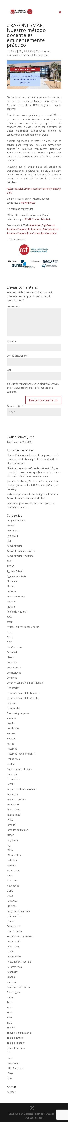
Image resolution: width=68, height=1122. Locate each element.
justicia (10, 834)
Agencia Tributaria (16, 576)
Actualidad (12, 535)
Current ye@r (15, 406)
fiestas (10, 743)
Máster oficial (43, 51)
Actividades (13, 530)
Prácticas (12, 905)
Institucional (13, 804)
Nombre (12, 341)
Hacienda (12, 774)
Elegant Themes (33, 1113)
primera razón (14, 931)
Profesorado (13, 941)
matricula (12, 860)
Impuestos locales (16, 799)
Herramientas (14, 779)
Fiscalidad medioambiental (21, 753)
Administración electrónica (21, 551)
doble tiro (12, 703)
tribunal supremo (16, 1048)
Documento (13, 708)
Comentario (13, 306)
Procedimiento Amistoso (20, 936)
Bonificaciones (14, 647)
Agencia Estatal (15, 571)
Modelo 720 (13, 870)
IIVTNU (10, 784)
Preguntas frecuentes (18, 911)
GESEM (11, 763)
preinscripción (14, 54)
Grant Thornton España (19, 769)
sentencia (12, 981)
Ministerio (12, 865)
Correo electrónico (18, 355)
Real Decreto (14, 956)
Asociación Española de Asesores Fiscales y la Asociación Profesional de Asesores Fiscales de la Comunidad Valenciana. (32, 229)
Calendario (12, 652)
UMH (9, 1058)
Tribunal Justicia (15, 1037)
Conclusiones (14, 672)
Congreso (12, 677)
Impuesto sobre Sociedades (22, 789)
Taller (10, 1002)
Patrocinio (12, 900)
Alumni (10, 586)
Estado (10, 723)
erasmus (11, 718)
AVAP (10, 621)
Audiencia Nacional (17, 611)
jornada (11, 824)
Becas (10, 637)
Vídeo (10, 1073)
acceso (10, 525)
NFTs (10, 875)
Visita (9, 1078)
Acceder (11, 1091)
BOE (9, 642)
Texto (10, 1012)
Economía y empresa (18, 713)
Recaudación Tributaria (19, 961)
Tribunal (11, 1027)
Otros (10, 895)
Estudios (11, 733)
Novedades (13, 885)
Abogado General (16, 520)
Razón (26, 54)
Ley (9, 845)
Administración (15, 545)
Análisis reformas (16, 596)
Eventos (11, 738)
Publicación (13, 946)
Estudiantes (13, 728)
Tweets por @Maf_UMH (20, 441)
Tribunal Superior (16, 1042)
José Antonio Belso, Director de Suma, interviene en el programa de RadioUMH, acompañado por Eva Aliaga (33, 485)
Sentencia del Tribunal (18, 987)
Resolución (12, 971)
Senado (11, 976)
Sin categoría (14, 992)
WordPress (36, 1117)
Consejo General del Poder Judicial (25, 682)
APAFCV (11, 601)
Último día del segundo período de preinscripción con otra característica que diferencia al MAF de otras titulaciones (33, 459)
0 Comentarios (40, 54)
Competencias (14, 667)
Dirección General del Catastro (23, 698)
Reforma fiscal (14, 966)
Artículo (11, 606)
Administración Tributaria (20, 555)
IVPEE (10, 819)
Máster (10, 850)
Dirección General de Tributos (23, 692)
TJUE (9, 1022)
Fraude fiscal (13, 758)
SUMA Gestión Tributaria (38, 219)
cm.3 (9, 51)
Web (9, 369)
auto (9, 616)
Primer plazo (13, 926)
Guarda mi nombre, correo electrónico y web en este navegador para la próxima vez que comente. (33, 387)
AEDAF (10, 566)
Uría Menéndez (15, 1068)
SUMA (10, 997)
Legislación (13, 840)
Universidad (13, 1063)
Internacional (14, 809)
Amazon (11, 591)
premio (10, 921)
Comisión (12, 662)
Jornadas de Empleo (17, 829)
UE (8, 1052)
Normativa (12, 880)
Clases (10, 657)
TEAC (10, 1007)
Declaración (13, 687)
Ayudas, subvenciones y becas (23, 626)
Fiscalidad (12, 748)
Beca (9, 632)
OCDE (10, 890)
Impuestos (12, 794)
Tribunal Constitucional (19, 1032)
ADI (9, 540)
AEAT (10, 561)
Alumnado (12, 581)
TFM (9, 1017)
